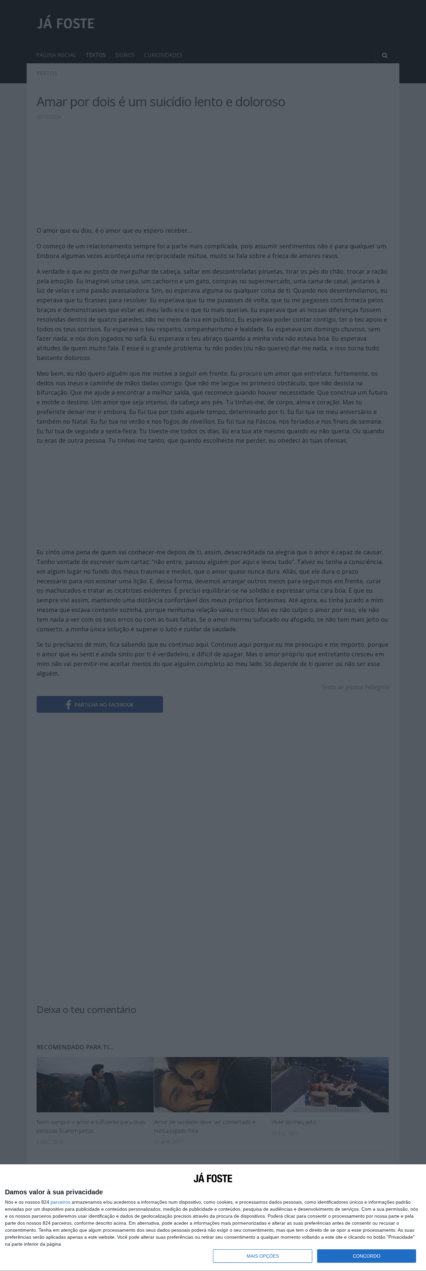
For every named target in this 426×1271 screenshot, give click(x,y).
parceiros (60, 1202)
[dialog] (213, 1218)
